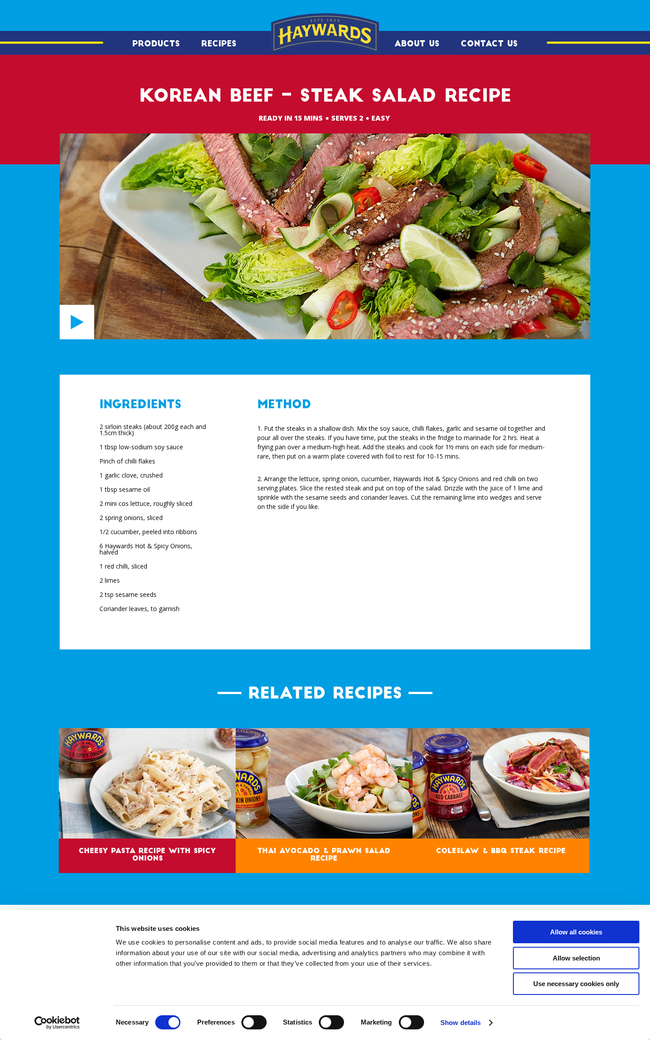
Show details (460, 1022)
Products (156, 44)
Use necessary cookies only (576, 983)
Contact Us (489, 44)
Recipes (219, 44)
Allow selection (576, 958)
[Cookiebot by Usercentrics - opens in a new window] (57, 1022)
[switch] (254, 1022)
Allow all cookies (576, 932)
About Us (417, 44)
